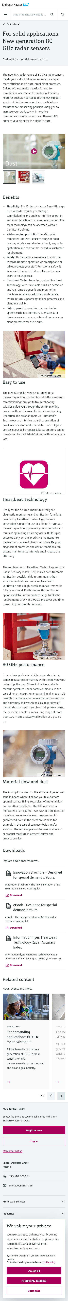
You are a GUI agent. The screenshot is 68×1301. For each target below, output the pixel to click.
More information (12, 1150)
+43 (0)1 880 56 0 (19, 1176)
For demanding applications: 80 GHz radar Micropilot (23, 1037)
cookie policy (49, 1262)
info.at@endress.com (21, 1185)
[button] (13, 895)
